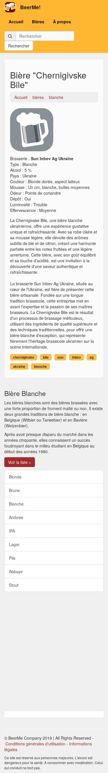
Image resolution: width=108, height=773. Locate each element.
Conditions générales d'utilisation (35, 744)
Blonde (15, 477)
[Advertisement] (54, 651)
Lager (14, 544)
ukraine (19, 366)
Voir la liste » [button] (19, 462)
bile (46, 357)
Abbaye (16, 571)
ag (92, 357)
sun (60, 357)
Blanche (16, 504)
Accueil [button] (16, 21)
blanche (40, 366)
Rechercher (18, 46)
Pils (12, 558)
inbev (76, 357)
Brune (14, 490)
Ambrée (16, 517)
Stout (13, 585)
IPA (12, 531)
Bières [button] (38, 21)
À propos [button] (62, 21)
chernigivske (23, 357)
